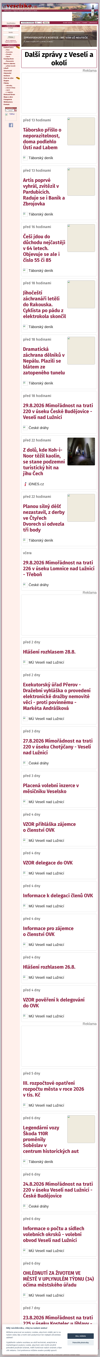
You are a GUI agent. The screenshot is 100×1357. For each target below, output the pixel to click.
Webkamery (8, 102)
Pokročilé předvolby (81, 1342)
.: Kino (7, 50)
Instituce (7, 76)
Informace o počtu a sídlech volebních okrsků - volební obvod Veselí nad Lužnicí (53, 1234)
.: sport (7, 90)
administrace (93, 22)
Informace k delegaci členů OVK (58, 896)
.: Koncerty (8, 52)
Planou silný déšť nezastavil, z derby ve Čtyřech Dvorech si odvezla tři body (44, 518)
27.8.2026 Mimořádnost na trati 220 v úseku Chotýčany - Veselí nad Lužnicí (58, 747)
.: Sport (7, 56)
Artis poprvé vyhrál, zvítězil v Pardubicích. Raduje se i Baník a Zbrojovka (44, 192)
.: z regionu (9, 92)
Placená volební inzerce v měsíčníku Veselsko (51, 788)
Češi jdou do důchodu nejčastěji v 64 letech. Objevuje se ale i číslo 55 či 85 (44, 248)
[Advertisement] (36, 16)
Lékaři (6, 68)
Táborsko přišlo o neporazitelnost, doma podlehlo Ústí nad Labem (42, 139)
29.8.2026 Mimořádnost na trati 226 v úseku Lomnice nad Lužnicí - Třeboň (58, 568)
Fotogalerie (8, 99)
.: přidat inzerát (10, 66)
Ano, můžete (80, 1336)
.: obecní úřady (10, 88)
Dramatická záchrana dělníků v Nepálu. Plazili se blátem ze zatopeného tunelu (44, 361)
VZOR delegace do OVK (48, 863)
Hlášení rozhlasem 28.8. (49, 652)
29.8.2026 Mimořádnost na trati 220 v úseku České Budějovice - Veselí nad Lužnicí (58, 411)
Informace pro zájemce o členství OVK (48, 931)
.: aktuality (8, 85)
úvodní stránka (68, 22)
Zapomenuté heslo (11, 42)
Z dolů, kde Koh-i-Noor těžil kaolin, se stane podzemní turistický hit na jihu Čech (44, 461)
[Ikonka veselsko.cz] (11, 111)
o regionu (77, 22)
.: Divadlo (8, 54)
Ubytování (7, 73)
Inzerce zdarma (9, 63)
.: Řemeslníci (9, 61)
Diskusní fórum (9, 94)
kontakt (84, 22)
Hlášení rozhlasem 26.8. (49, 967)
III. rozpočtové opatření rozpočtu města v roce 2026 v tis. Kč (53, 1089)
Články (6, 83)
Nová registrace (11, 40)
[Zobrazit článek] (81, 143)
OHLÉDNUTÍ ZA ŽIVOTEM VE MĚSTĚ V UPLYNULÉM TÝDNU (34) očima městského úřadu (58, 1279)
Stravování (8, 71)
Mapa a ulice (8, 97)
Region (6, 81)
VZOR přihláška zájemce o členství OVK (49, 827)
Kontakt (7, 104)
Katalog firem (9, 59)
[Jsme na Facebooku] (11, 125)
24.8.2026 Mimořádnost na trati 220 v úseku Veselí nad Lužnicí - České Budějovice (58, 1190)
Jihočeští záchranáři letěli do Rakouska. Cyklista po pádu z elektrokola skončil (44, 304)
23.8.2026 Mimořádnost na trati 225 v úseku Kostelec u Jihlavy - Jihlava (58, 1323)
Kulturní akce (9, 47)
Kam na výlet (8, 78)
